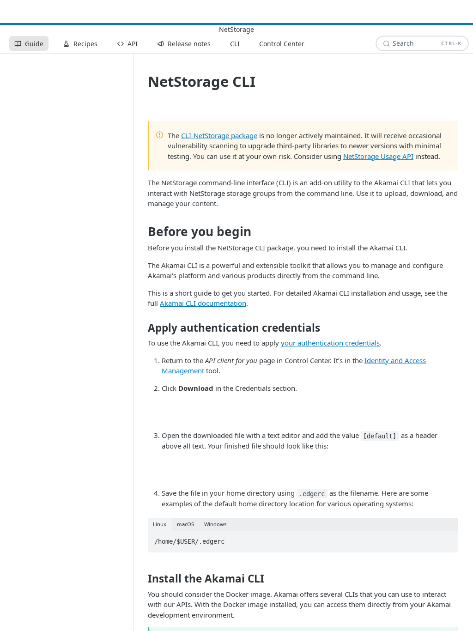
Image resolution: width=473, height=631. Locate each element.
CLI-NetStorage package (219, 135)
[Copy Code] (447, 538)
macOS (185, 524)
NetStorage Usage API (378, 156)
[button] (303, 411)
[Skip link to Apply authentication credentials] (142, 328)
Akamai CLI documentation (203, 303)
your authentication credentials (330, 342)
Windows (215, 524)
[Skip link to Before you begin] (142, 231)
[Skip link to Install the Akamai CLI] (142, 579)
